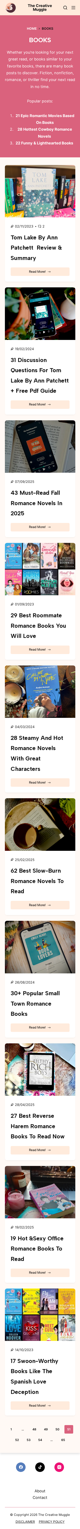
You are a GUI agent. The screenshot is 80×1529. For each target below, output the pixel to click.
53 (29, 1440)
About (40, 1491)
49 (46, 1429)
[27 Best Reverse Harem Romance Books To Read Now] (40, 1069)
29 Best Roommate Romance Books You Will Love (38, 625)
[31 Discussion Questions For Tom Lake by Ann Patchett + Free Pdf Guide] (40, 313)
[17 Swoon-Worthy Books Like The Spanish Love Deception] (40, 1315)
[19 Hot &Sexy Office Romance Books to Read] (40, 1192)
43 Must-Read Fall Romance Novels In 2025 (36, 503)
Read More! (41, 273)
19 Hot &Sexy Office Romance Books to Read (37, 1248)
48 (34, 1429)
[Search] (65, 8)
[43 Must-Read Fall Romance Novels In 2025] (40, 446)
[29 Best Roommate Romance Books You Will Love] (40, 569)
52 (17, 1440)
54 (40, 1440)
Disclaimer (25, 1521)
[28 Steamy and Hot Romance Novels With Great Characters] (40, 691)
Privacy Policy (52, 1521)
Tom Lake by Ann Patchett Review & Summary (36, 247)
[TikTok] (40, 1467)
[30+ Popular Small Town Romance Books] (40, 947)
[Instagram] (59, 1467)
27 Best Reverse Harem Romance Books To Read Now (38, 1126)
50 (57, 1429)
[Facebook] (21, 1467)
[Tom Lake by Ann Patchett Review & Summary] (40, 191)
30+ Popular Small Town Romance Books (35, 1003)
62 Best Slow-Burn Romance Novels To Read (37, 881)
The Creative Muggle (40, 7)
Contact (40, 1498)
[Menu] (73, 8)
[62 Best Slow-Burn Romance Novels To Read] (40, 824)
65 (63, 1440)
